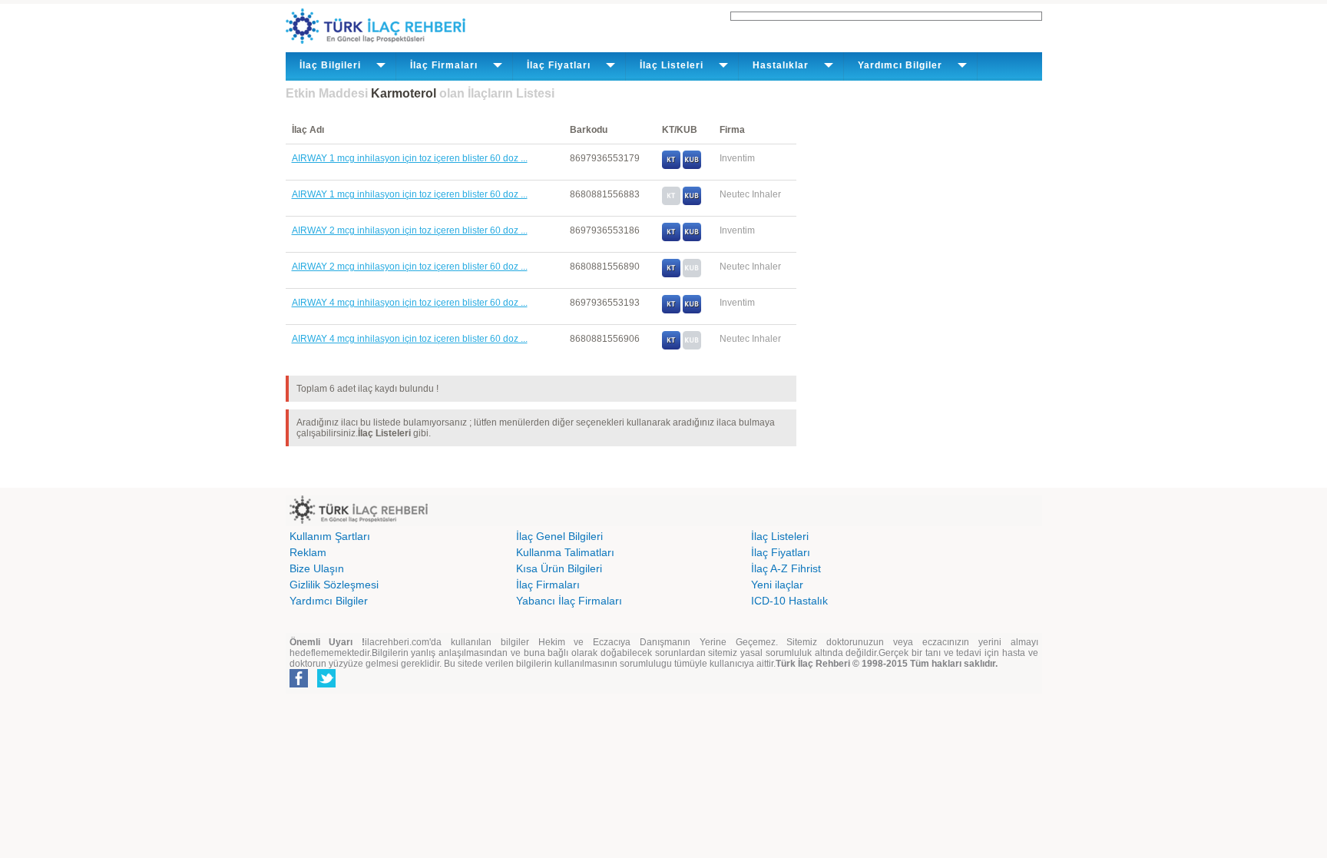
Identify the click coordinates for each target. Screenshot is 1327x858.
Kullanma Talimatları (565, 552)
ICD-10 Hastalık (789, 601)
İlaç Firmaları (548, 584)
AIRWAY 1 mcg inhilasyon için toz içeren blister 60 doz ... (410, 158)
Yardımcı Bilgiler (329, 601)
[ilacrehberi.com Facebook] (299, 684)
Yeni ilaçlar (777, 584)
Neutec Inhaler (750, 194)
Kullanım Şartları (330, 536)
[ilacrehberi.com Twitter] (326, 684)
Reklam (308, 552)
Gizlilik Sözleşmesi (334, 584)
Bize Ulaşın (317, 568)
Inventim (737, 158)
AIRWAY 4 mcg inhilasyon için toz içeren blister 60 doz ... (410, 302)
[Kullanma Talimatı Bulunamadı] (671, 202)
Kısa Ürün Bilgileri (559, 568)
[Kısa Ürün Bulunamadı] (692, 274)
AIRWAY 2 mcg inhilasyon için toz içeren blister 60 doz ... (410, 230)
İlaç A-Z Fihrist (786, 568)
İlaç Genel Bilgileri (559, 536)
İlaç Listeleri (780, 536)
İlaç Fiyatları (780, 552)
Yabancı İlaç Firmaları (569, 601)
